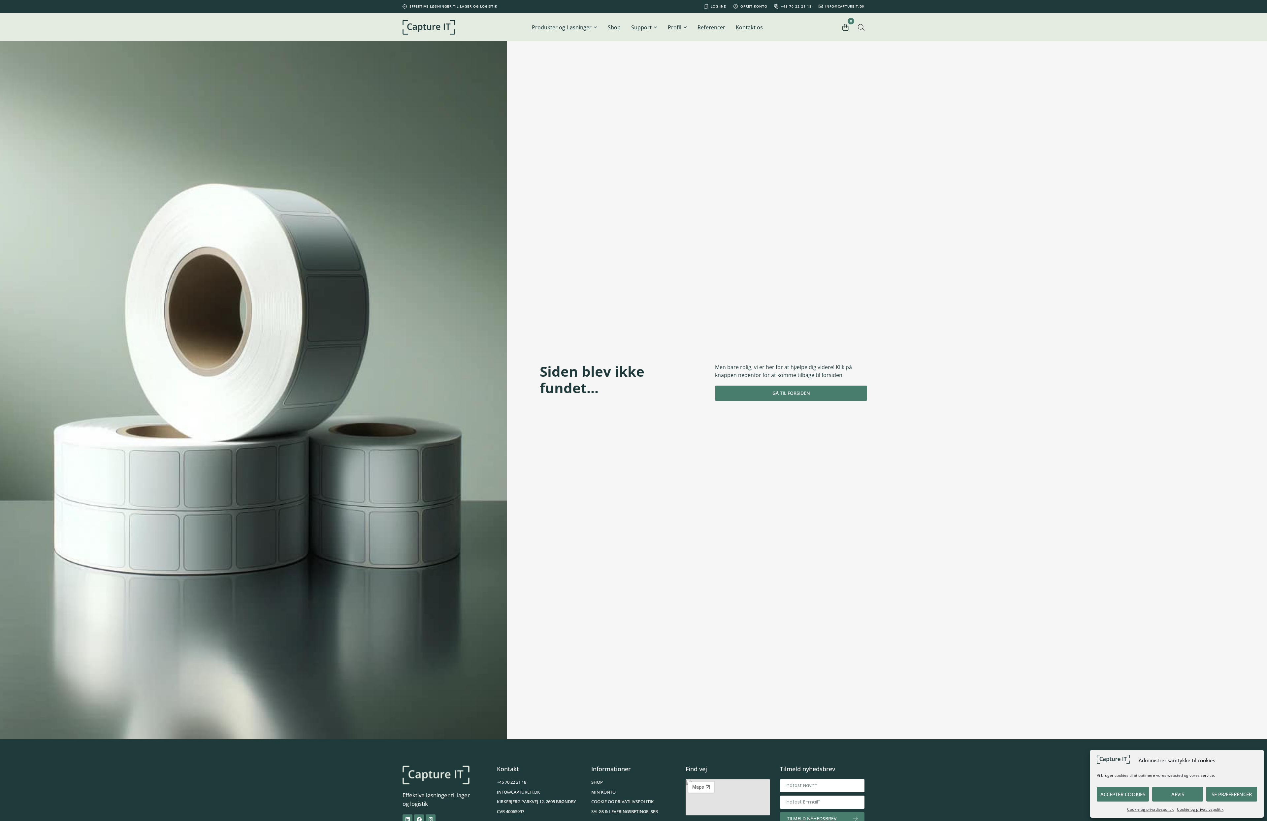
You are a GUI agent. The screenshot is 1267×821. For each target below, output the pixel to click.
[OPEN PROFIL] (685, 27)
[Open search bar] (861, 27)
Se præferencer (1232, 794)
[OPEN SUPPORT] (655, 27)
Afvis (1177, 794)
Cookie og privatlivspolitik (1150, 809)
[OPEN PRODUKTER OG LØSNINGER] (595, 27)
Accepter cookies (1122, 794)
